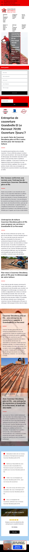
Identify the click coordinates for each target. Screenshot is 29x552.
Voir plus (14, 532)
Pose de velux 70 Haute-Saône (23, 16)
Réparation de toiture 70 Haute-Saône (24, 27)
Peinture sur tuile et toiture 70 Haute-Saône (5, 27)
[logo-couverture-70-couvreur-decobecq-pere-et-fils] (9, 11)
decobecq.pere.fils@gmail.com (12, 4)
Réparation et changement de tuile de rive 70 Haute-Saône (5, 18)
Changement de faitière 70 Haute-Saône (14, 16)
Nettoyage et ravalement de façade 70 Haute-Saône (14, 28)
